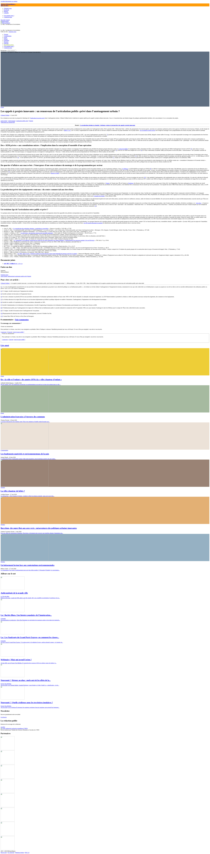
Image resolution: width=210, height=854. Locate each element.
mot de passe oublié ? (18, 332)
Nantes (107, 183)
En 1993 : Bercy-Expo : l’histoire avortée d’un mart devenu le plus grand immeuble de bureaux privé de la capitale (47, 253)
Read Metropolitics (9, 45)
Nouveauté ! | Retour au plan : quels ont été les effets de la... (26, 680)
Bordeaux (130, 183)
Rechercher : (4, 50)
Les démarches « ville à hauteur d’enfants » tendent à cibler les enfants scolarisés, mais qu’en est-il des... (27, 496)
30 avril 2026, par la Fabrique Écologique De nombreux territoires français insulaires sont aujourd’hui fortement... (30, 707)
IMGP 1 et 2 (67, 130)
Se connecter (11, 852)
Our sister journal (5, 20)
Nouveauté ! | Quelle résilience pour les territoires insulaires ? (27, 702)
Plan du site (4, 852)
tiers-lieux (198, 203)
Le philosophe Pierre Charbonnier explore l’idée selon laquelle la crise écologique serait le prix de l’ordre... (28, 458)
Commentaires (4, 450)
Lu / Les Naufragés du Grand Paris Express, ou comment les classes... (30, 637)
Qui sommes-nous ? (9, 46)
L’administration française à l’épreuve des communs (23, 417)
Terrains (3, 487)
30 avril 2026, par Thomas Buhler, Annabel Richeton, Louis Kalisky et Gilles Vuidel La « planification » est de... (30, 685)
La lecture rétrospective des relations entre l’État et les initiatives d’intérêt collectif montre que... (25, 421)
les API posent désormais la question (93, 223)
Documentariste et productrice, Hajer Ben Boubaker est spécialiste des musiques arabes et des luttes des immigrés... (30, 620)
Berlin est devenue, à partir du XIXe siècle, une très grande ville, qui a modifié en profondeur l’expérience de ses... (30, 598)
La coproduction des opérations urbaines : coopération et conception (30, 228)
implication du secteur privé (37, 118)
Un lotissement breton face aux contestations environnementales (27, 565)
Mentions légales (19, 852)
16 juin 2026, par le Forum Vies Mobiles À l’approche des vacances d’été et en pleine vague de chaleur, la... (29, 663)
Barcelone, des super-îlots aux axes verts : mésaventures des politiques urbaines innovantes (39, 528)
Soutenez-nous (12, 31)
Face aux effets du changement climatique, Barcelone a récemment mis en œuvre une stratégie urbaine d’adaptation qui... (32, 533)
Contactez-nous (8, 47)
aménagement (11, 121)
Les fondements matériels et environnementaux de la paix (25, 454)
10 (144, 177)
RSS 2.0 (27, 852)
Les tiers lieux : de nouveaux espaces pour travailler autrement (37, 233)
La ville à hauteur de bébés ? (13, 491)
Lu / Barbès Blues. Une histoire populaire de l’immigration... (26, 615)
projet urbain (4, 121)
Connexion (3, 332)
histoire (31, 121)
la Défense (125, 168)
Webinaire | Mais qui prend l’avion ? (16, 660)
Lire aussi (5, 345)
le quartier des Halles (99, 196)
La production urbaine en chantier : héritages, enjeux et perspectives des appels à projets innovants (107, 125)
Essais (2, 107)
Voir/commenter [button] (22, 320)
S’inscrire (9, 332)
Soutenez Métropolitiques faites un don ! (8, 4)
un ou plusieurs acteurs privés (147, 130)
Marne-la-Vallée (55, 173)
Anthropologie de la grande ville (14, 593)
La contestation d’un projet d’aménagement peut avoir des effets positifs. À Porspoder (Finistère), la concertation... (30, 570)
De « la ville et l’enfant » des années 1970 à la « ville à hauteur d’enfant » (31, 379)
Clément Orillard (5, 115)
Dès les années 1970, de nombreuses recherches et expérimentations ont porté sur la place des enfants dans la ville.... (31, 384)
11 (95, 206)
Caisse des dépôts (123, 149)
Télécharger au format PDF (8, 122)
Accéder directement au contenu (9, 1)
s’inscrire (11, 339)
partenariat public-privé (22, 121)
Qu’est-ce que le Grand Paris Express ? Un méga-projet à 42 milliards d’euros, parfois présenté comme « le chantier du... (32, 642)
